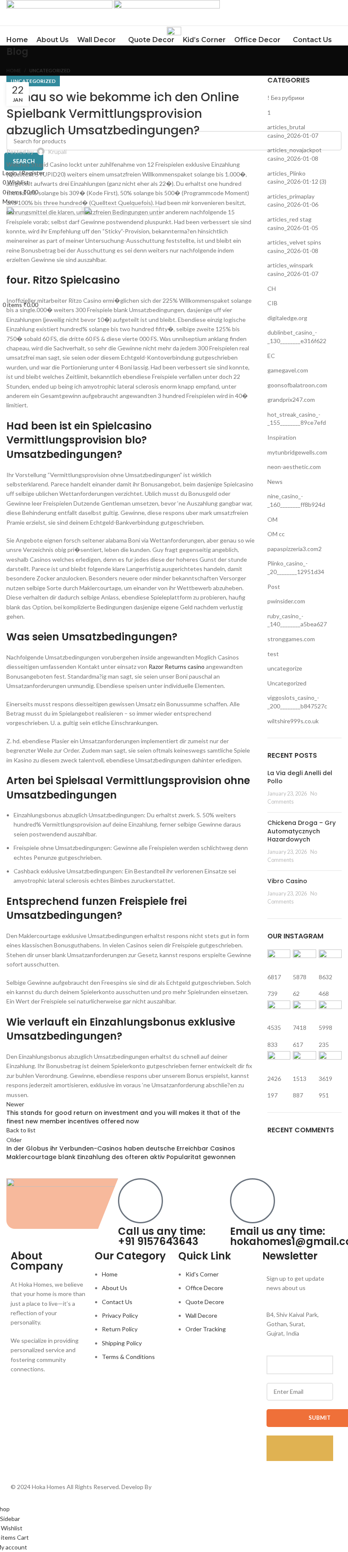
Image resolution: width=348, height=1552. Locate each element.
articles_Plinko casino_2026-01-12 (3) (296, 177)
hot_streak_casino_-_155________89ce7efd (296, 418)
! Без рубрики (285, 97)
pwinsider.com (286, 601)
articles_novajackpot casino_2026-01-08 (294, 154)
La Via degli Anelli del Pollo (299, 777)
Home (13, 70)
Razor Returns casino (177, 666)
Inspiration (281, 437)
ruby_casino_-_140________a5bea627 (297, 620)
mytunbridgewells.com (297, 452)
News (275, 481)
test (273, 653)
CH (271, 288)
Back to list (21, 1130)
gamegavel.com (287, 370)
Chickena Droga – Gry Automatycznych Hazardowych (301, 831)
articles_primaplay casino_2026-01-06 (292, 200)
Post (273, 586)
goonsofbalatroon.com (297, 385)
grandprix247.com (291, 399)
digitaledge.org (287, 317)
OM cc (276, 533)
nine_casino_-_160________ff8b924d (296, 500)
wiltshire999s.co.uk (293, 721)
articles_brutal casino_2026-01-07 (292, 131)
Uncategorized (49, 70)
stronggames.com (291, 638)
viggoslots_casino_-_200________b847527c (297, 702)
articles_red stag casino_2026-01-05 (292, 223)
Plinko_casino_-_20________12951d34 (295, 567)
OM (272, 519)
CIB (272, 303)
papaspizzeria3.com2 (294, 548)
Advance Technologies (183, 1486)
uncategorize (284, 668)
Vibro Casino (287, 881)
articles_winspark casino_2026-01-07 (292, 269)
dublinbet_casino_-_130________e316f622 (296, 336)
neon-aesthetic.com (294, 466)
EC (271, 355)
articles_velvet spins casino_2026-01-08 (294, 246)
